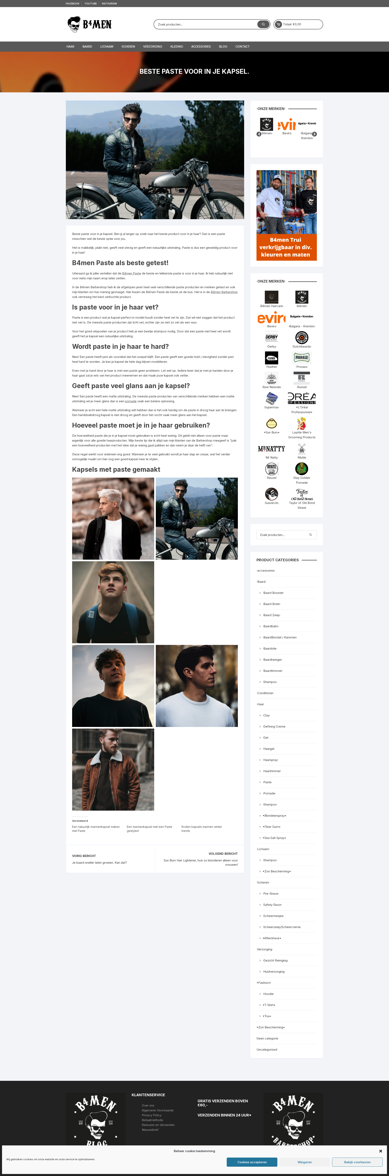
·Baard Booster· (273, 593)
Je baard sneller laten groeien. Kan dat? (99, 862)
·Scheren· (128, 46)
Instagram (109, 3)
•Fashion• (263, 983)
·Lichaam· (107, 46)
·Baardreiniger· (272, 660)
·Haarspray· (270, 760)
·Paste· (267, 782)
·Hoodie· (268, 994)
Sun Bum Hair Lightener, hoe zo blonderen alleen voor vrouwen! (201, 862)
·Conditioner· (265, 693)
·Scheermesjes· (273, 916)
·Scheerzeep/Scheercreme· (282, 927)
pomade (131, 401)
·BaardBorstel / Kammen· (280, 637)
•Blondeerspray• (274, 815)
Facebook (72, 3)
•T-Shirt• (269, 1005)
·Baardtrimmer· (273, 671)
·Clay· (266, 715)
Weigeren (305, 1162)
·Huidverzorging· (274, 971)
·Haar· (70, 46)
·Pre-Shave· (271, 893)
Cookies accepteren (252, 1162)
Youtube (90, 3)
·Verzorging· (153, 46)
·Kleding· (177, 46)
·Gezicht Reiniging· (275, 960)
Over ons (148, 1105)
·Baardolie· (270, 648)
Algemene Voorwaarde (158, 1110)
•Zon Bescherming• (277, 871)
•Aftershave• (272, 938)
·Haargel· (269, 749)
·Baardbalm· (271, 626)
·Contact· (242, 46)
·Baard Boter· (272, 604)
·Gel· (266, 738)
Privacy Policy (151, 1115)
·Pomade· (269, 793)
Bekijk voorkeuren (357, 1162)
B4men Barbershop (224, 292)
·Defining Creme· (274, 726)
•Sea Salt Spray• (274, 838)
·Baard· (87, 46)
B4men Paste (131, 273)
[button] (381, 1151)
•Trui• (267, 1016)
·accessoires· (201, 46)
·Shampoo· (270, 682)
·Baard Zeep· (272, 615)
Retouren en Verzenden (158, 1125)
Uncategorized (266, 1049)
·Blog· (223, 46)
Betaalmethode (152, 1120)
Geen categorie (267, 1038)
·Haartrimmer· (272, 771)
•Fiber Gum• (272, 827)
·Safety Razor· (272, 905)
